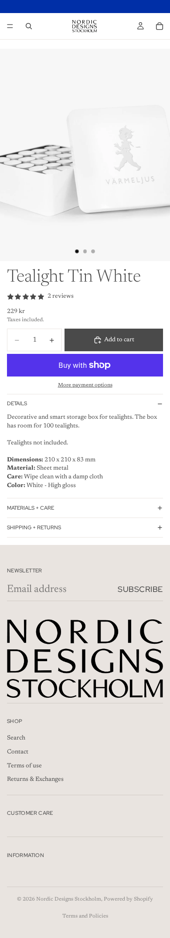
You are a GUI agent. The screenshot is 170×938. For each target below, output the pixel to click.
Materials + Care (30, 507)
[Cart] (159, 26)
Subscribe (140, 589)
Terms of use (24, 766)
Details (17, 403)
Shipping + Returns (34, 527)
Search (16, 739)
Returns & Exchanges (35, 780)
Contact (17, 752)
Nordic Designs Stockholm (68, 899)
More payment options (85, 385)
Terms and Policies (85, 916)
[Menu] (10, 26)
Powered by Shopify (128, 899)
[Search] (28, 26)
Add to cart (119, 340)
